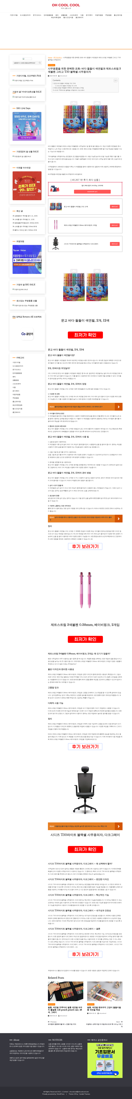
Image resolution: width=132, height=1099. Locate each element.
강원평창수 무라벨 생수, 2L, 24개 (25, 216)
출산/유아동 (118, 15)
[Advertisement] (66, 34)
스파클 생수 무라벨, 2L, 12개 (24, 219)
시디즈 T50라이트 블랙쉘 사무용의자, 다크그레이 (69, 90)
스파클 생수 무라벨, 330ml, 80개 (25, 226)
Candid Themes (84, 1094)
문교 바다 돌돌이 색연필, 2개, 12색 (65, 83)
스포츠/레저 (74, 15)
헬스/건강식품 (68, 17)
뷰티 (57, 15)
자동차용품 (99, 15)
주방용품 (108, 15)
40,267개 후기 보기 (92, 191)
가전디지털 (14, 15)
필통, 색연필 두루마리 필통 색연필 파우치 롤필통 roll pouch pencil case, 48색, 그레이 (65, 1009)
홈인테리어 (79, 17)
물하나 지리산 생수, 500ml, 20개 (25, 230)
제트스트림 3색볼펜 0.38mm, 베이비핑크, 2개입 (69, 88)
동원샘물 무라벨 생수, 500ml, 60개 (26, 223)
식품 (81, 15)
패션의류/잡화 (56, 17)
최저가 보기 (115, 206)
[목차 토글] (114, 80)
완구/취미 (89, 15)
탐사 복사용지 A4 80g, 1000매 (92, 185)
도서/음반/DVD (25, 15)
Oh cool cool (66, 5)
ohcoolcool (63, 76)
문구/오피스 (37, 15)
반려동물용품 (48, 15)
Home (50, 57)
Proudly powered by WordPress (53, 1094)
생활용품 (64, 15)
